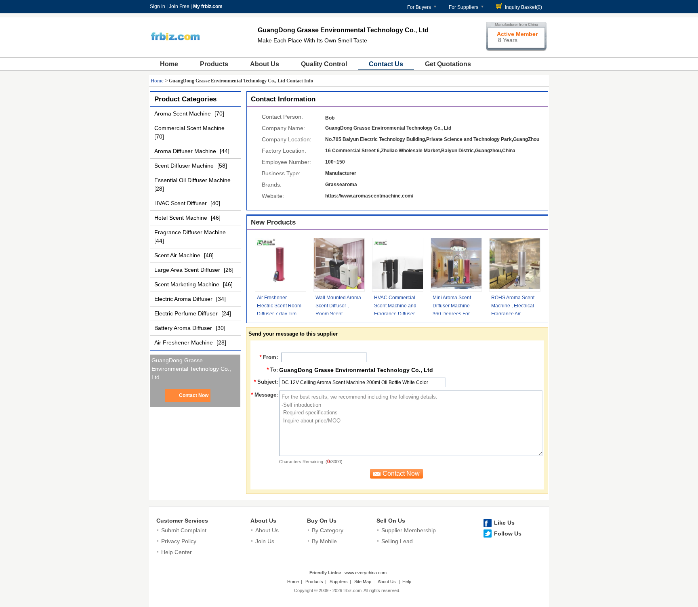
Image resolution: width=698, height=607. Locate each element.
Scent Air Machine (178, 255)
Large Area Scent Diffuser (188, 270)
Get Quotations (448, 64)
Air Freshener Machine (184, 342)
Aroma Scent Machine (183, 113)
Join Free (179, 6)
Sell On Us (390, 520)
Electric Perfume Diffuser (186, 313)
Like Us (504, 522)
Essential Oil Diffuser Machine (192, 180)
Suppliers (339, 581)
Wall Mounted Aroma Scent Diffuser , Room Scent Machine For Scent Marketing (338, 314)
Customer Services (182, 520)
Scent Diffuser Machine (184, 165)
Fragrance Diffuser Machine (190, 232)
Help (406, 581)
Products (214, 64)
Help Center (176, 552)
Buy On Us (321, 520)
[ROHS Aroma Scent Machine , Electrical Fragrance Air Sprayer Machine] (515, 264)
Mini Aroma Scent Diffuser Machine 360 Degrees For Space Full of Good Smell (454, 314)
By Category (327, 530)
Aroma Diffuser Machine (186, 151)
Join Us (264, 541)
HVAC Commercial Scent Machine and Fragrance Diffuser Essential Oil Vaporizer (395, 314)
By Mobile (324, 541)
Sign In (157, 6)
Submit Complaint (183, 530)
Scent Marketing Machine (187, 284)
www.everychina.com (366, 572)
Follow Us (507, 533)
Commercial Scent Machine (189, 128)
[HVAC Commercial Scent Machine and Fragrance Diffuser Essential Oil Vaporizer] (397, 264)
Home (169, 64)
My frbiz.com (208, 6)
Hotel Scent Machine (181, 217)
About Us (264, 64)
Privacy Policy (178, 541)
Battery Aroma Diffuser (184, 328)
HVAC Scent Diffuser (181, 203)
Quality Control (324, 64)
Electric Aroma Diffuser (184, 299)
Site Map (362, 581)
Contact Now (193, 395)
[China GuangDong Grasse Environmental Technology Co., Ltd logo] (175, 47)
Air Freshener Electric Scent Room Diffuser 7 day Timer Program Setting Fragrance (279, 314)
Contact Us (386, 64)
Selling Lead (397, 541)
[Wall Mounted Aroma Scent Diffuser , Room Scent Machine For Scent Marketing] (339, 264)
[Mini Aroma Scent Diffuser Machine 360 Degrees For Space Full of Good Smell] (456, 264)
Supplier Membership (408, 530)
